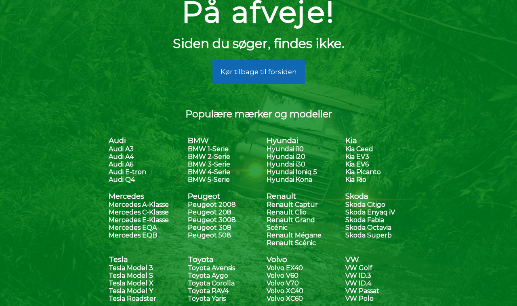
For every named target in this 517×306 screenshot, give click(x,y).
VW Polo (359, 298)
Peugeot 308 (209, 227)
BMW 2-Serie (209, 156)
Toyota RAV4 (208, 291)
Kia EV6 (357, 164)
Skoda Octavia (368, 227)
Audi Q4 (122, 179)
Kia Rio (355, 179)
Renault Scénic (291, 243)
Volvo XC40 (285, 291)
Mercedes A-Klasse (139, 204)
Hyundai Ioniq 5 (292, 172)
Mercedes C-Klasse (139, 212)
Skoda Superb (368, 235)
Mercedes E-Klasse (139, 220)
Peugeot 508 (209, 235)
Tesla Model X (131, 283)
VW (352, 259)
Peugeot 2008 (212, 204)
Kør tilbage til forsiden (259, 72)
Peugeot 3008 (212, 220)
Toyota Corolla (211, 283)
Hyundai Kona (289, 179)
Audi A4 (121, 156)
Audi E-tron (127, 172)
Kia (351, 140)
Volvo (277, 259)
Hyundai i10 (285, 149)
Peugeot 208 (209, 212)
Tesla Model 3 (131, 268)
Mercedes (126, 196)
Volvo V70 (283, 283)
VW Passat (362, 291)
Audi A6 (121, 164)
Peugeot (204, 196)
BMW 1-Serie (208, 149)
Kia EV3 (357, 156)
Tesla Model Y (131, 291)
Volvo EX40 (285, 268)
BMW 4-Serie (209, 172)
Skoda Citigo (365, 204)
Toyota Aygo (208, 275)
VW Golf (358, 268)
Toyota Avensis (211, 268)
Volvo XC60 (285, 298)
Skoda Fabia (364, 220)
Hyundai (282, 140)
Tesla (118, 259)
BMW (198, 140)
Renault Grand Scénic (291, 223)
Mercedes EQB (133, 235)
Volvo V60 (282, 275)
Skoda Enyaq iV (370, 212)
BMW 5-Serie (209, 179)
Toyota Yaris (207, 298)
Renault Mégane (294, 235)
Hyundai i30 (286, 164)
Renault (281, 196)
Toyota (201, 259)
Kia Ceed (359, 149)
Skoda (356, 196)
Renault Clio (287, 212)
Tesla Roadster (132, 298)
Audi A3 (121, 149)
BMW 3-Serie (209, 164)
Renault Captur (292, 204)
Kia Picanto (363, 172)
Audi (117, 140)
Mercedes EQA (133, 227)
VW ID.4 (358, 283)
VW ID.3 (358, 275)
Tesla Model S (131, 275)
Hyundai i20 (286, 156)
